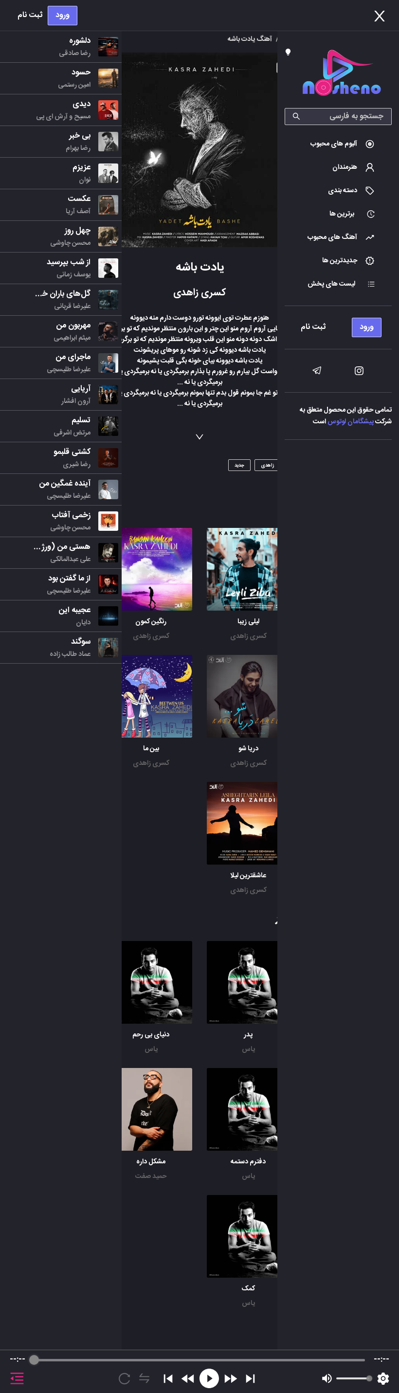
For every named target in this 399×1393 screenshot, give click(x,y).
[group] (199, 1371)
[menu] (338, 325)
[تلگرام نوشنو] (317, 370)
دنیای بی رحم (150, 1035)
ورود (62, 15)
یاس (248, 1049)
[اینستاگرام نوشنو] (359, 370)
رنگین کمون (150, 622)
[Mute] (327, 1378)
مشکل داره (150, 1162)
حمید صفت (150, 1176)
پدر (248, 1035)
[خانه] (341, 75)
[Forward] (230, 1378)
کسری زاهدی (248, 636)
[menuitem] (338, 144)
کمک (248, 1289)
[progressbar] (199, 1360)
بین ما (151, 749)
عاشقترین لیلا (248, 876)
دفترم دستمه (248, 1162)
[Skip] (250, 1378)
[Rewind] (188, 1378)
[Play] (209, 1378)
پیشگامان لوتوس (350, 422)
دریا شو (248, 749)
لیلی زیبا (248, 622)
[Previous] (168, 1378)
